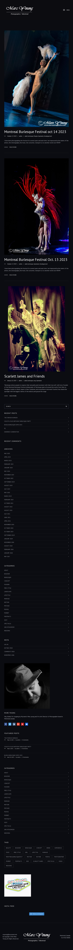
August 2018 (8, 546)
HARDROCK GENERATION (11, 432)
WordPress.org (9, 655)
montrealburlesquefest (14, 857)
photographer (59, 857)
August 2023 (8, 485)
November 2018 (9, 542)
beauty (8, 848)
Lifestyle (7, 595)
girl (26, 852)
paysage (7, 606)
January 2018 (8, 553)
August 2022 (8, 507)
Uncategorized (48, 136)
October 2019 (8, 531)
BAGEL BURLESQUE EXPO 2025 (13, 425)
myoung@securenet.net (10, 934)
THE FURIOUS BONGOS (11, 417)
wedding (9, 865)
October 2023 (8, 478)
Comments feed (9, 651)
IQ (5, 428)
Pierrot (6, 613)
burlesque (30, 136)
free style (7, 588)
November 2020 (9, 524)
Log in (6, 644)
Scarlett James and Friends (24, 376)
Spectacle (40, 136)
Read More (13, 147)
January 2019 (8, 539)
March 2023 (8, 496)
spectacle (51, 861)
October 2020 (8, 528)
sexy (34, 380)
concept (7, 581)
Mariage (7, 599)
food (7, 852)
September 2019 (9, 535)
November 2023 (9, 475)
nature (38, 857)
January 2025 (8, 467)
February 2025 (9, 464)
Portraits (7, 616)
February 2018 (9, 549)
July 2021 (7, 514)
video (60, 861)
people (47, 857)
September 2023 (9, 482)
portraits (18, 861)
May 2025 (7, 453)
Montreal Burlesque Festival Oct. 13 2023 (35, 259)
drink (48, 848)
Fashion (6, 584)
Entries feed (8, 648)
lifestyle (35, 852)
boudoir (7, 574)
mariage (45, 852)
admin (20, 136)
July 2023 (7, 489)
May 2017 (7, 556)
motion (29, 857)
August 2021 (8, 510)
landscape (7, 591)
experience (58, 848)
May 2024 (7, 471)
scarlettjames (38, 861)
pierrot (8, 861)
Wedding (7, 630)
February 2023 (9, 499)
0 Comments (25, 740)
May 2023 (7, 492)
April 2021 (7, 521)
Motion (6, 602)
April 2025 (7, 457)
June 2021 (7, 517)
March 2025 (8, 460)
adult (26, 136)
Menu (68, 10)
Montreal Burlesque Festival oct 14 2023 (35, 131)
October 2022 (8, 503)
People (36, 136)
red (27, 861)
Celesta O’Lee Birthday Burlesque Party (17, 421)
